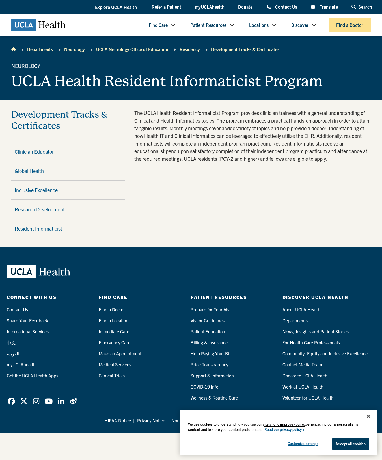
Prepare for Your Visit (211, 309)
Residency (190, 49)
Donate (245, 7)
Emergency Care (114, 342)
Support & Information (212, 375)
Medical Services (115, 364)
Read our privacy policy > (284, 429)
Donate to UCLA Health (304, 375)
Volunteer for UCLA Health (308, 397)
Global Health (29, 171)
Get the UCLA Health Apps (32, 375)
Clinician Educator (34, 151)
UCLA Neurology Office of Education (132, 49)
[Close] (368, 416)
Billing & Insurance (209, 342)
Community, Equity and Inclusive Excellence (325, 353)
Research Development (40, 209)
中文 (11, 342)
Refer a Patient (166, 7)
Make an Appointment (120, 353)
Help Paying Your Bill (211, 353)
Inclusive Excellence (36, 190)
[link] (11, 401)
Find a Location (113, 320)
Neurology (74, 49)
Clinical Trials (112, 375)
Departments (40, 49)
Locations (259, 25)
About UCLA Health (301, 309)
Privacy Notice (151, 420)
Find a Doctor (349, 25)
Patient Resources (208, 25)
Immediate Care (114, 331)
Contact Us (286, 6)
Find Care (158, 25)
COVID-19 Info (204, 386)
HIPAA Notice (117, 420)
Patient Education (208, 331)
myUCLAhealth (210, 7)
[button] (116, 7)
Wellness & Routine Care (214, 397)
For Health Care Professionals (311, 342)
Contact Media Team (302, 364)
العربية (13, 353)
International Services (28, 331)
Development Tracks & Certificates (245, 49)
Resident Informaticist (38, 228)
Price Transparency (209, 364)
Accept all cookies (350, 443)
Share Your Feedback (27, 320)
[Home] (13, 49)
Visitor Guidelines (208, 320)
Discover (299, 25)
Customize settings (303, 443)
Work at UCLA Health (302, 386)
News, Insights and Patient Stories (315, 331)
